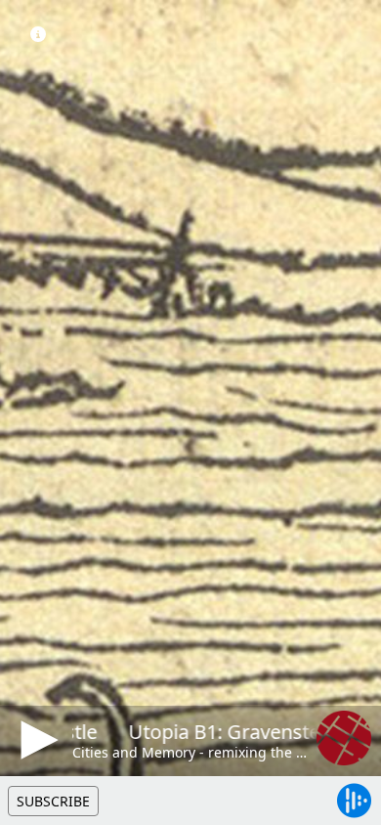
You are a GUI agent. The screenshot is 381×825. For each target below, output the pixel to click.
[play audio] (36, 740)
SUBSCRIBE (53, 801)
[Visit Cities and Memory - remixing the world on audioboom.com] (344, 738)
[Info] (38, 34)
